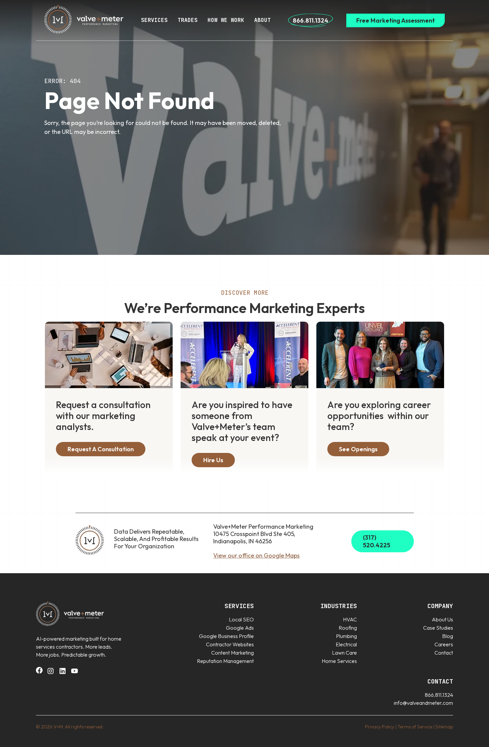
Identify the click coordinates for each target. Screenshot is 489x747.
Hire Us (213, 460)
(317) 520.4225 (376, 541)
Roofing (348, 627)
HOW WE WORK (226, 20)
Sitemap (444, 727)
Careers (443, 644)
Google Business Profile (226, 636)
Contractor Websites (230, 644)
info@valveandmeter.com (423, 702)
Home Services (339, 661)
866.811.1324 (310, 20)
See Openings (358, 449)
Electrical (346, 644)
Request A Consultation (101, 449)
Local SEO (241, 619)
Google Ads (240, 627)
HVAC (350, 619)
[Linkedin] (63, 673)
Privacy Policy (379, 727)
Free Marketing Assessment (395, 20)
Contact (443, 652)
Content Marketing (232, 652)
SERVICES (154, 20)
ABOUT (262, 20)
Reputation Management (225, 661)
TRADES (188, 20)
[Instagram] (51, 673)
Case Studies (438, 627)
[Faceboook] (39, 671)
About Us (442, 619)
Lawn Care (344, 652)
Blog (447, 636)
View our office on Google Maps (256, 555)
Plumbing (346, 636)
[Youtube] (75, 673)
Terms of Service (415, 727)
